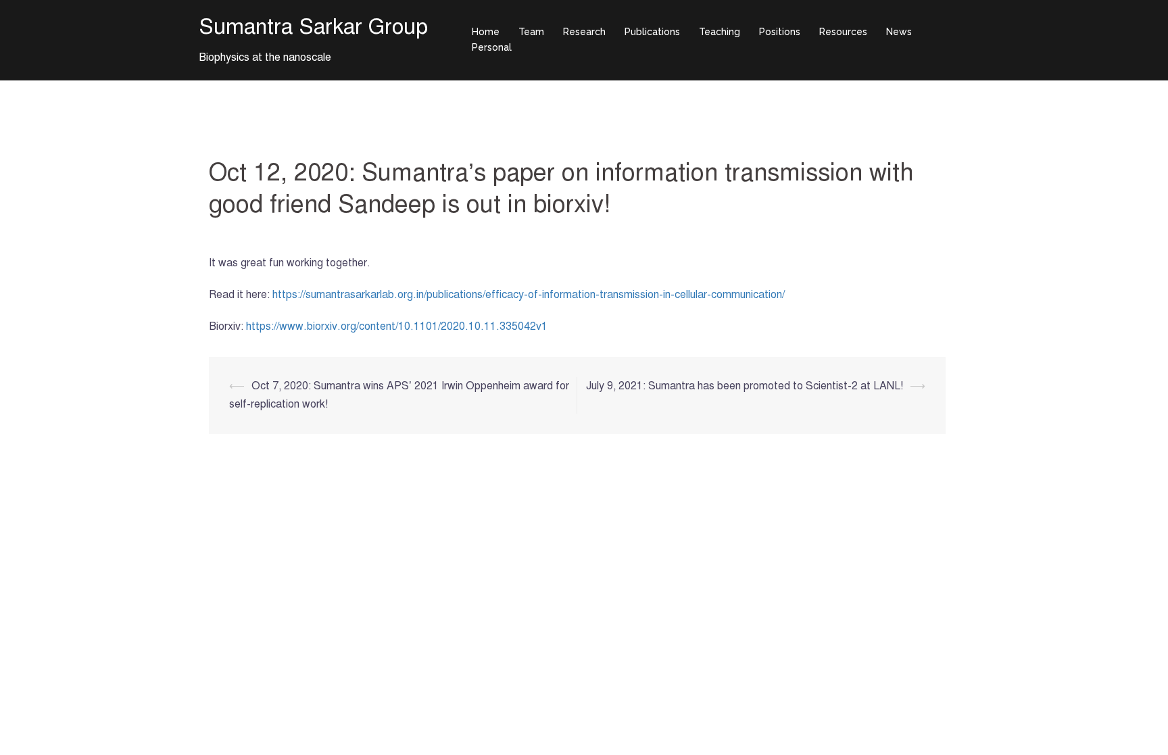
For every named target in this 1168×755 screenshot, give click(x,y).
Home (486, 31)
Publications (652, 31)
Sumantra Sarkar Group (313, 26)
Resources (843, 31)
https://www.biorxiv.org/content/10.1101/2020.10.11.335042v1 (397, 326)
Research (584, 31)
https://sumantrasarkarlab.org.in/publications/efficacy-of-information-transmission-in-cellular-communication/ (528, 294)
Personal (492, 47)
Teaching (719, 31)
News (899, 31)
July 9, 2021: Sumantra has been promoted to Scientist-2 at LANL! (744, 386)
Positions (779, 31)
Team (531, 31)
